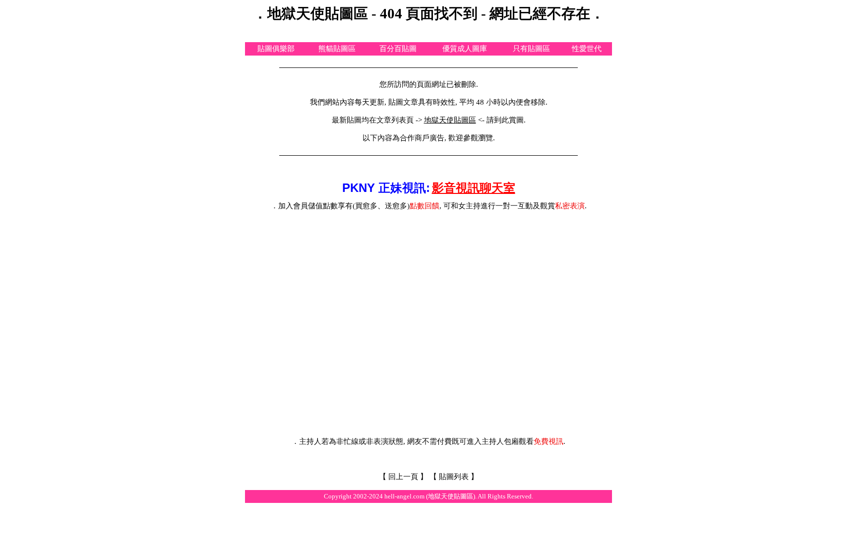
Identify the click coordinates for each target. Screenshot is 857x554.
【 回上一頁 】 (403, 477)
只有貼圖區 (531, 49)
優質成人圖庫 (464, 49)
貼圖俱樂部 (276, 49)
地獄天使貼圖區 (450, 120)
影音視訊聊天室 (473, 187)
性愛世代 (587, 49)
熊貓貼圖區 (337, 49)
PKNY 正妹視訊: (386, 187)
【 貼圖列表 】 (453, 477)
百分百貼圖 (398, 49)
